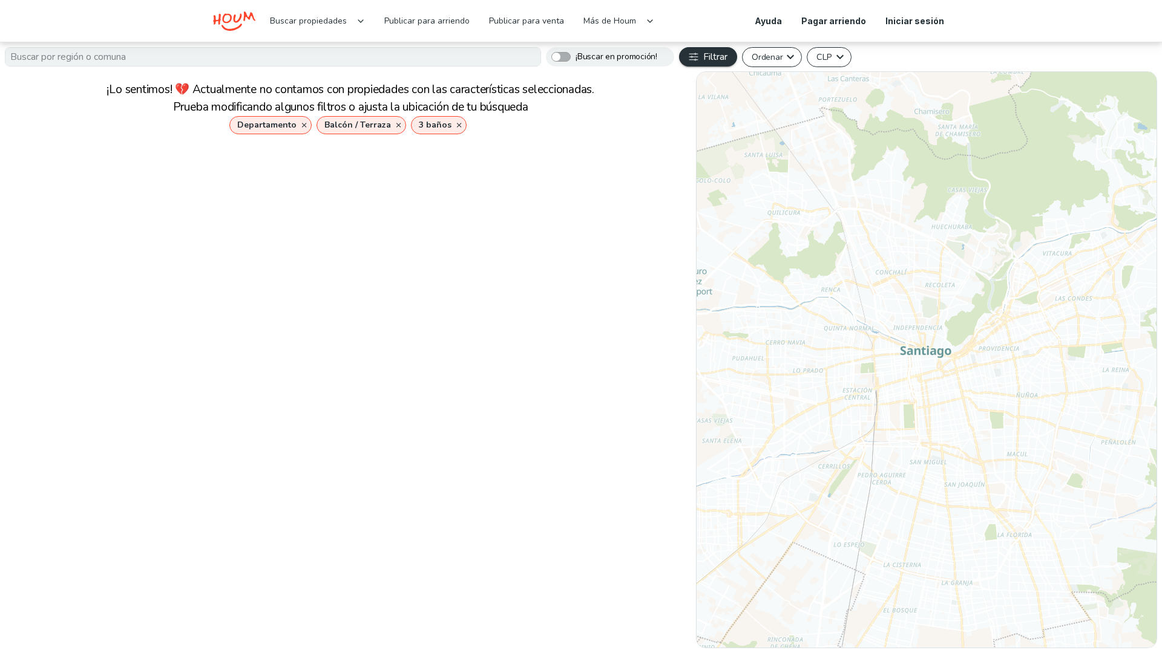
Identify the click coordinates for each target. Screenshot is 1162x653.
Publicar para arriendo (427, 21)
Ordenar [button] (767, 57)
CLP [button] (824, 57)
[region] (927, 360)
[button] (270, 125)
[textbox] (273, 56)
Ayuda (768, 21)
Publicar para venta (526, 21)
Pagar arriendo (833, 21)
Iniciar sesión (914, 21)
